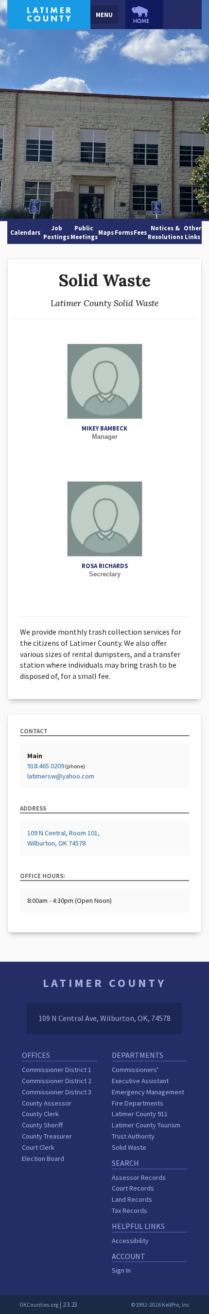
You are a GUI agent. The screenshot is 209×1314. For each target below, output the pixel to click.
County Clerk (40, 1113)
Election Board (43, 1158)
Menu (104, 14)
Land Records (132, 1199)
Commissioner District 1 (56, 1069)
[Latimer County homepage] (48, 13)
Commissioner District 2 (56, 1080)
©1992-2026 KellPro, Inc (160, 1304)
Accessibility (130, 1240)
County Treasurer (47, 1136)
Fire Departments (137, 1103)
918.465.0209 (45, 765)
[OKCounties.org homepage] (144, 14)
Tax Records (129, 1210)
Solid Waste (129, 1147)
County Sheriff (42, 1125)
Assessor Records (139, 1177)
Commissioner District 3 (56, 1092)
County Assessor (46, 1103)
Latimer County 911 (140, 1113)
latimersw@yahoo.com (60, 776)
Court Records (133, 1188)
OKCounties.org (38, 1304)
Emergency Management (148, 1092)
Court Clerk (38, 1147)
